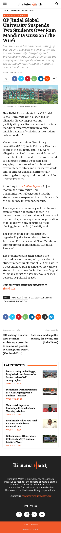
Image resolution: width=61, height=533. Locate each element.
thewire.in (9, 288)
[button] (4, 4)
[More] (54, 78)
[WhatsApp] (34, 78)
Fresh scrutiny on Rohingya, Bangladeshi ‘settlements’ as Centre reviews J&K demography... (21, 376)
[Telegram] (51, 317)
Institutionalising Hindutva (22, 10)
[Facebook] (14, 78)
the (30, 186)
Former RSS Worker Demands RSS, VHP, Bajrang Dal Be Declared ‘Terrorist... (21, 392)
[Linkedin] (41, 78)
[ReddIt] (47, 78)
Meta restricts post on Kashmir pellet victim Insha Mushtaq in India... (20, 408)
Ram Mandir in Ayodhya (15, 301)
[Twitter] (21, 78)
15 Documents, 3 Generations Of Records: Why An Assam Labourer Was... (21, 439)
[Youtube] (42, 514)
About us (34, 524)
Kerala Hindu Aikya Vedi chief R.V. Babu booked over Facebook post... (21, 423)
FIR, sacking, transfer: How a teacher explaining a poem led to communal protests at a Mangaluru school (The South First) (16, 344)
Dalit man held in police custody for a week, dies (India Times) (44, 339)
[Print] (45, 317)
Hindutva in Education (15, 15)
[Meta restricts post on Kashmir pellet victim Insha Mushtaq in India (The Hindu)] (50, 408)
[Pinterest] (27, 78)
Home (6, 10)
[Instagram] (27, 514)
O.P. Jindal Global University (38, 297)
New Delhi (16, 297)
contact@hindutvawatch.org (36, 495)
